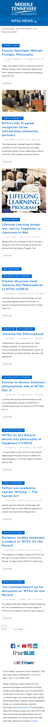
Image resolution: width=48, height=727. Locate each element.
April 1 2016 (24, 237)
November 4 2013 (25, 338)
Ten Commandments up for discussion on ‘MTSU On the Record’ (23, 591)
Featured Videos (12, 269)
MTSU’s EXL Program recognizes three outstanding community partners (20, 129)
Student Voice (11, 45)
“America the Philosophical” (23, 334)
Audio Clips (9, 329)
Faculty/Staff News (13, 430)
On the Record (26, 329)
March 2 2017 (24, 140)
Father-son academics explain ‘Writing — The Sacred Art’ (20, 492)
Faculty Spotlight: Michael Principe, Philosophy (22, 53)
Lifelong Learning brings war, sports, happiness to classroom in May (21, 228)
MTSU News (22, 21)
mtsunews (11, 140)
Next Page (18, 629)
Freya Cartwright (14, 59)
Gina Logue (11, 237)
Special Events (11, 219)
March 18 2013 (24, 550)
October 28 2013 (25, 395)
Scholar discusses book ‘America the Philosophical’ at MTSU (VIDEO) (22, 285)
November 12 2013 (26, 294)
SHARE (37, 140)
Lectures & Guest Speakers (17, 276)
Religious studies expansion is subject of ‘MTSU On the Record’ (23, 541)
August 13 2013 (24, 500)
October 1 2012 (24, 599)
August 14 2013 (24, 448)
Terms (34, 721)
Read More (6, 83)
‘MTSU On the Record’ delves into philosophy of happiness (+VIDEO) (21, 439)
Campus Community (13, 118)
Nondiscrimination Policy (24, 707)
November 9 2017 (32, 59)
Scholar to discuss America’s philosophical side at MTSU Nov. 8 (23, 386)
